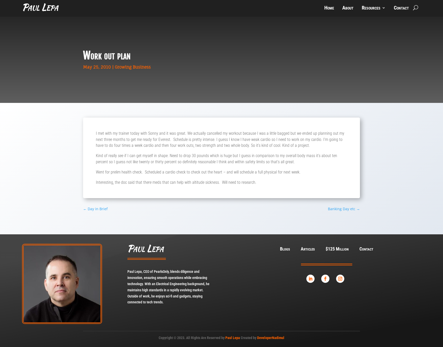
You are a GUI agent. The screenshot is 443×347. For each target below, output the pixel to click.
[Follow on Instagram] (340, 279)
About (348, 8)
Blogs (285, 249)
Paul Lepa (232, 338)
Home (329, 8)
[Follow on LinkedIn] (310, 279)
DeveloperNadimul (270, 338)
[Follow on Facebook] (325, 279)
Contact (401, 8)
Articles (308, 249)
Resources (371, 8)
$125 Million (337, 249)
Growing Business (133, 67)
